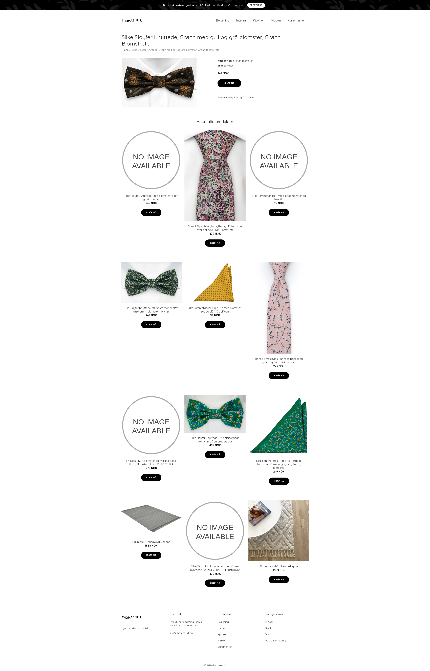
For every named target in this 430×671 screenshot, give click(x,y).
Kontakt (270, 628)
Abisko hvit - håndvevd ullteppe (279, 566)
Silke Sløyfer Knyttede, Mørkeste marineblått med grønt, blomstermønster (151, 309)
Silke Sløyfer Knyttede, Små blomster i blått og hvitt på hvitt (151, 197)
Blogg (269, 621)
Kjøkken (259, 20)
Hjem (125, 49)
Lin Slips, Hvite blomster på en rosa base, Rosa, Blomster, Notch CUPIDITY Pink (151, 462)
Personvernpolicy (275, 640)
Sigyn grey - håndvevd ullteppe (151, 542)
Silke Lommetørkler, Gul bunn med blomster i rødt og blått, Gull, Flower (215, 309)
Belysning (222, 20)
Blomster (247, 60)
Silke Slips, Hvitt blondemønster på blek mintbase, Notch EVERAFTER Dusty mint (215, 568)
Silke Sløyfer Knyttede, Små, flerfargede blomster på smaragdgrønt (215, 439)
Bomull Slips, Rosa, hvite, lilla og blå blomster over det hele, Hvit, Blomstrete (215, 228)
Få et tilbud (256, 5)
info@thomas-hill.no (181, 633)
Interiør (241, 20)
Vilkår (268, 634)
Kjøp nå (229, 83)
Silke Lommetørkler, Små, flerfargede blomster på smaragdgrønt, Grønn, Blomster (279, 464)
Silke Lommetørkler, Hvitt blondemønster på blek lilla (279, 197)
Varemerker (296, 20)
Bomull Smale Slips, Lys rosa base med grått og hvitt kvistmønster (279, 360)
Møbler (276, 20)
